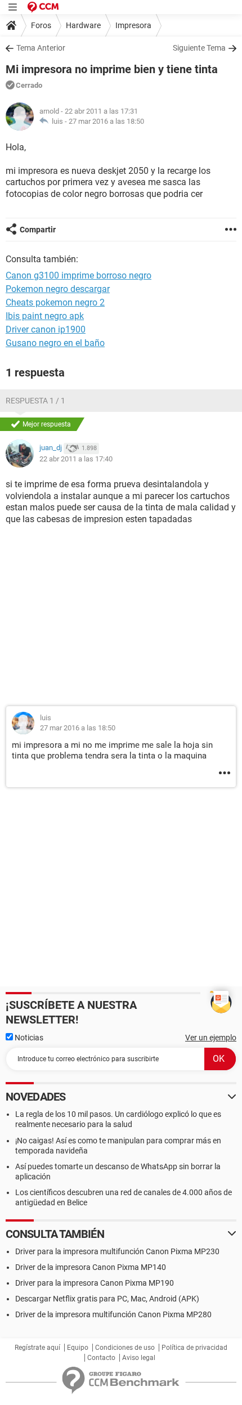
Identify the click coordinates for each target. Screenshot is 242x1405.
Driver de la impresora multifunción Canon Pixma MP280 (113, 1314)
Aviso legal (138, 1358)
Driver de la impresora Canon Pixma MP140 (90, 1267)
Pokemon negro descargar (58, 289)
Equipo (77, 1348)
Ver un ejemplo (210, 1037)
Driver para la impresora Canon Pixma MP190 (94, 1282)
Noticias (28, 1037)
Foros (41, 25)
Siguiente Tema (199, 47)
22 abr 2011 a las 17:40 (76, 459)
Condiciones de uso (125, 1348)
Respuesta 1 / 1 (35, 400)
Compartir (38, 229)
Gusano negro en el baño (55, 343)
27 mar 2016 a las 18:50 (106, 121)
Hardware (83, 25)
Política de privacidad (194, 1348)
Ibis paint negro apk (45, 316)
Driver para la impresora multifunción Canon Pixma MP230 (117, 1251)
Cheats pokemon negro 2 (55, 302)
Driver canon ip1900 (46, 329)
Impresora (133, 25)
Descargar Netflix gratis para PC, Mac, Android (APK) (107, 1298)
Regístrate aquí (37, 1348)
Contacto (101, 1358)
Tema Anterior (40, 47)
